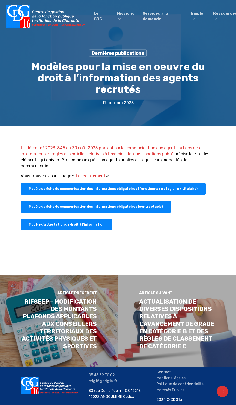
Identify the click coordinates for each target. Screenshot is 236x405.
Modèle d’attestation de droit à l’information (66, 225)
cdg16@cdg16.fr (103, 381)
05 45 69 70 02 (102, 375)
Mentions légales (171, 378)
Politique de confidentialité (180, 384)
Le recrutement (90, 175)
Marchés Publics (170, 390)
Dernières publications (118, 53)
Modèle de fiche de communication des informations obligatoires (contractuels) (96, 207)
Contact (163, 372)
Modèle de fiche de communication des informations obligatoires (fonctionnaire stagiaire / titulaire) (113, 189)
